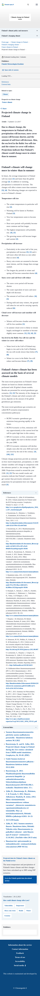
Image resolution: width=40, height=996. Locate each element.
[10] (8, 454)
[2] (9, 182)
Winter (28, 910)
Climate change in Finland (19, 42)
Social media (19, 965)
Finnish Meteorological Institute (13, 64)
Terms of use (20, 957)
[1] (14, 179)
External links (6, 84)
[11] (12, 454)
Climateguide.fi (21, 988)
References (5, 82)
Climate (5, 94)
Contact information (20, 949)
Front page (5, 42)
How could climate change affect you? (16, 900)
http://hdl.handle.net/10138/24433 (21, 665)
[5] (14, 233)
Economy (7, 916)
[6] (14, 308)
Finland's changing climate (10, 44)
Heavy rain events (10, 910)
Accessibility (20, 961)
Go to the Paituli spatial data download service (18, 879)
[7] (36, 352)
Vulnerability (9, 905)
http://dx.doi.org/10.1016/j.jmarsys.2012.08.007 (22, 649)
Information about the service (20, 945)
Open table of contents (12, 70)
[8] (8, 355)
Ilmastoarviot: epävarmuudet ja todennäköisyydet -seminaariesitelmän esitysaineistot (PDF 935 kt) (21, 844)
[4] (6, 190)
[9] (31, 361)
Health (21, 910)
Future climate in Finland (10, 47)
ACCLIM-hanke (12, 820)
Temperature (20, 905)
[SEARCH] (28, 4)
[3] (3, 190)
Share (4, 108)
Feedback (20, 953)
